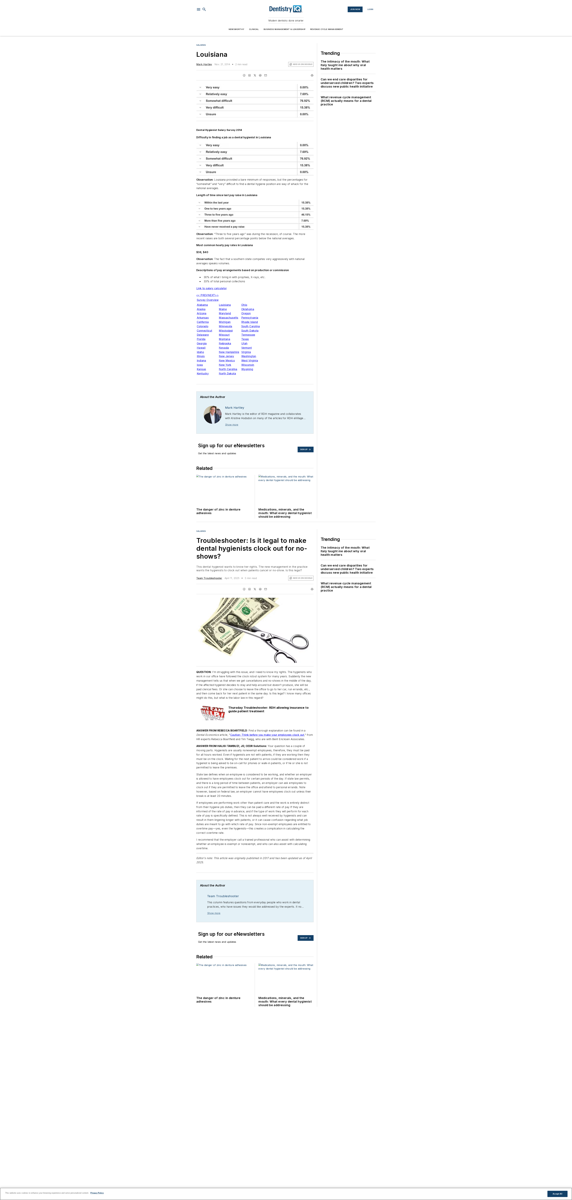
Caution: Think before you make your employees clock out (267, 734)
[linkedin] (249, 75)
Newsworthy (236, 29)
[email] (265, 75)
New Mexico (227, 360)
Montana (224, 339)
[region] (286, 1194)
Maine (223, 309)
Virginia (246, 352)
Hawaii (201, 347)
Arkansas (203, 317)
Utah (244, 343)
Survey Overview (208, 299)
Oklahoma (247, 309)
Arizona (201, 313)
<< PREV (202, 295)
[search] (204, 9)
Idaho (200, 352)
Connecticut (204, 330)
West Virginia (249, 360)
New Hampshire (229, 352)
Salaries (201, 45)
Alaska (201, 309)
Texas (245, 339)
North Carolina (228, 369)
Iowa (200, 364)
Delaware (203, 334)
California (203, 322)
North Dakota (227, 373)
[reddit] (260, 75)
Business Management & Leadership (285, 29)
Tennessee (248, 334)
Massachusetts (228, 317)
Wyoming (247, 369)
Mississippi (226, 330)
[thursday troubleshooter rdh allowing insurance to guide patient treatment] (213, 713)
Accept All (557, 1194)
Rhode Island (249, 322)
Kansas (201, 369)
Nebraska (225, 343)
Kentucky (203, 373)
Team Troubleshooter (209, 578)
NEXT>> (213, 295)
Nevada (224, 347)
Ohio (244, 304)
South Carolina (250, 326)
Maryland (225, 313)
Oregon (246, 313)
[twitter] (254, 75)
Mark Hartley (204, 64)
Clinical (254, 29)
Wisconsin (247, 364)
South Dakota (250, 330)
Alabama (202, 304)
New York (225, 364)
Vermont (246, 347)
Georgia (202, 343)
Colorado (202, 326)
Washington (248, 356)
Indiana (201, 360)
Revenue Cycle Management (326, 29)
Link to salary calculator (211, 288)
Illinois (201, 356)
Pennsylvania (249, 317)
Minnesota (225, 326)
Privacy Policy (97, 1193)
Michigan (225, 322)
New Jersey (226, 356)
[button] (198, 9)
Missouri (224, 334)
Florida (201, 339)
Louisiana (225, 304)
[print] (312, 75)
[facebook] (244, 75)
